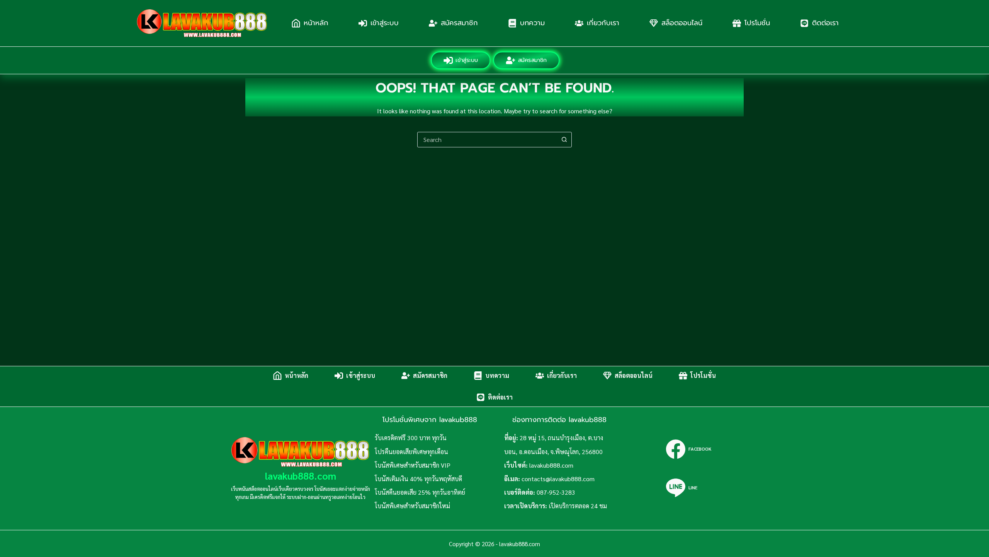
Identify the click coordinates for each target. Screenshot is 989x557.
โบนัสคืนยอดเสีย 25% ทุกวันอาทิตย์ (420, 492)
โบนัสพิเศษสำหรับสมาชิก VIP (412, 465)
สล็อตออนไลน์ (681, 22)
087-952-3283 (556, 492)
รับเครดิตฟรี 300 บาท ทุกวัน (411, 438)
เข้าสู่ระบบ (384, 22)
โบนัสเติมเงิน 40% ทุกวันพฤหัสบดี (418, 479)
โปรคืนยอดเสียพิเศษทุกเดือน (411, 452)
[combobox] (487, 139)
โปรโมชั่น (757, 22)
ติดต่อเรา (825, 22)
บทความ (532, 22)
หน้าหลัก (316, 22)
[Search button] (564, 139)
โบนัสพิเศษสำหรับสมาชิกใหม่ (412, 506)
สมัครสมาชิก (459, 22)
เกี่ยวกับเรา (603, 22)
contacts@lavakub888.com (558, 479)
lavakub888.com (300, 475)
